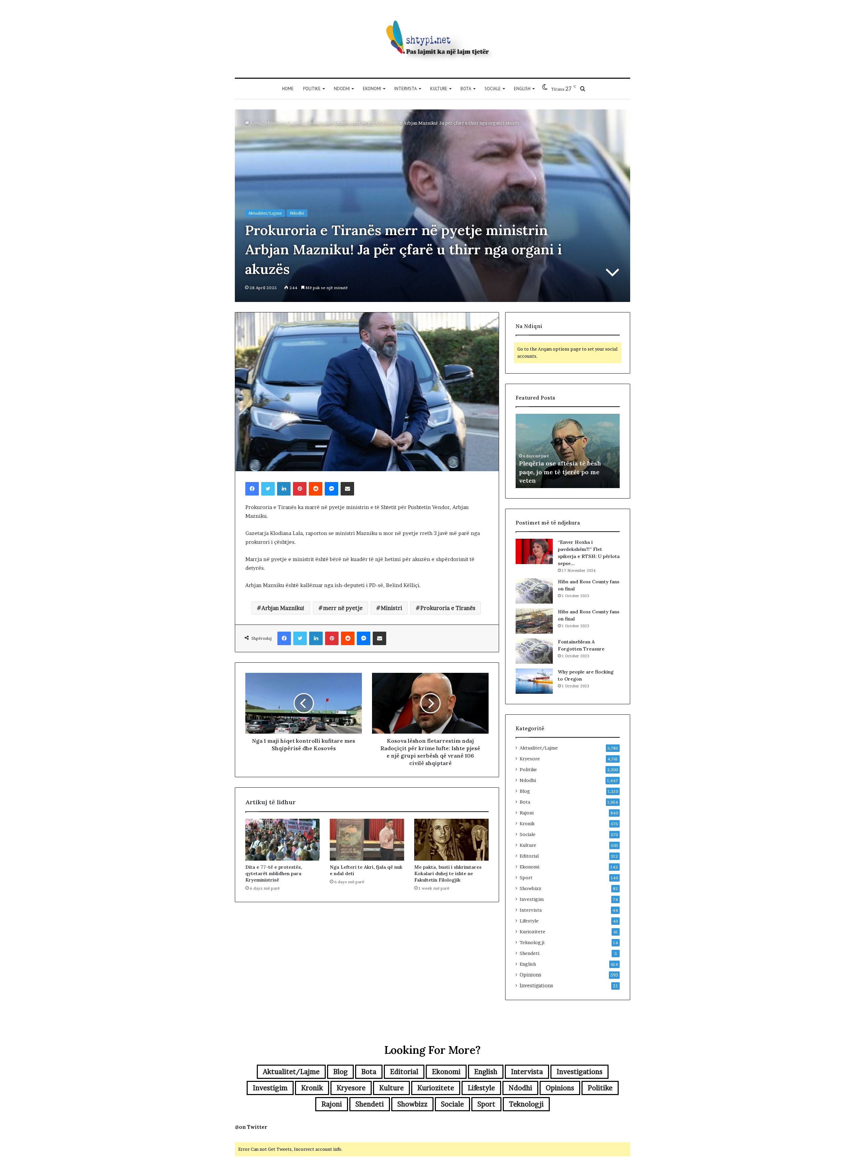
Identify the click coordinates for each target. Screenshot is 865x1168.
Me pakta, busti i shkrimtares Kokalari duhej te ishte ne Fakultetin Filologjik (447, 873)
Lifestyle (529, 920)
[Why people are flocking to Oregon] (534, 681)
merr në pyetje (343, 608)
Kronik (527, 823)
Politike (312, 89)
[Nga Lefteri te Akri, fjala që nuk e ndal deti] (367, 840)
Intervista (405, 89)
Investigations (536, 986)
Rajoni (527, 812)
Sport (526, 877)
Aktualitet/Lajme (283, 123)
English (522, 89)
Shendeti (529, 953)
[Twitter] (268, 489)
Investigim (532, 899)
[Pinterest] (299, 489)
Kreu (254, 123)
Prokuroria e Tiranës (447, 608)
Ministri (391, 608)
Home (288, 89)
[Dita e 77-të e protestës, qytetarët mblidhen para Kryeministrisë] (282, 840)
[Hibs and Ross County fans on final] (534, 591)
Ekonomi (372, 89)
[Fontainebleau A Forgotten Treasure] (534, 651)
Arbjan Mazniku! (283, 608)
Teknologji (532, 942)
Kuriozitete (532, 931)
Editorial (529, 856)
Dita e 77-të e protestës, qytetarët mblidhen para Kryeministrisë (273, 873)
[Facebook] (252, 489)
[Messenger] (331, 489)
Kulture (438, 89)
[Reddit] (315, 489)
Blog (525, 791)
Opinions (530, 975)
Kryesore (530, 758)
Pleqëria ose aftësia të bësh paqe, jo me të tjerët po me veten (560, 471)
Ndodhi (342, 89)
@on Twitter (251, 1127)
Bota (466, 89)
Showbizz (530, 888)
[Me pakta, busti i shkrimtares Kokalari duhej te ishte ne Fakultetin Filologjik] (451, 840)
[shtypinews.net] (432, 39)
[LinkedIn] (284, 489)
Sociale (493, 89)
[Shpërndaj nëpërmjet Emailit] (347, 489)
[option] (568, 451)
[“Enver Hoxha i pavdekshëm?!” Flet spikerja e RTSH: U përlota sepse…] (534, 551)
